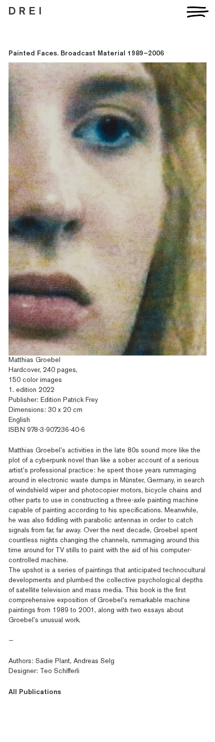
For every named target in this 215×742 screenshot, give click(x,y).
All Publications (34, 692)
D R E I (25, 11)
